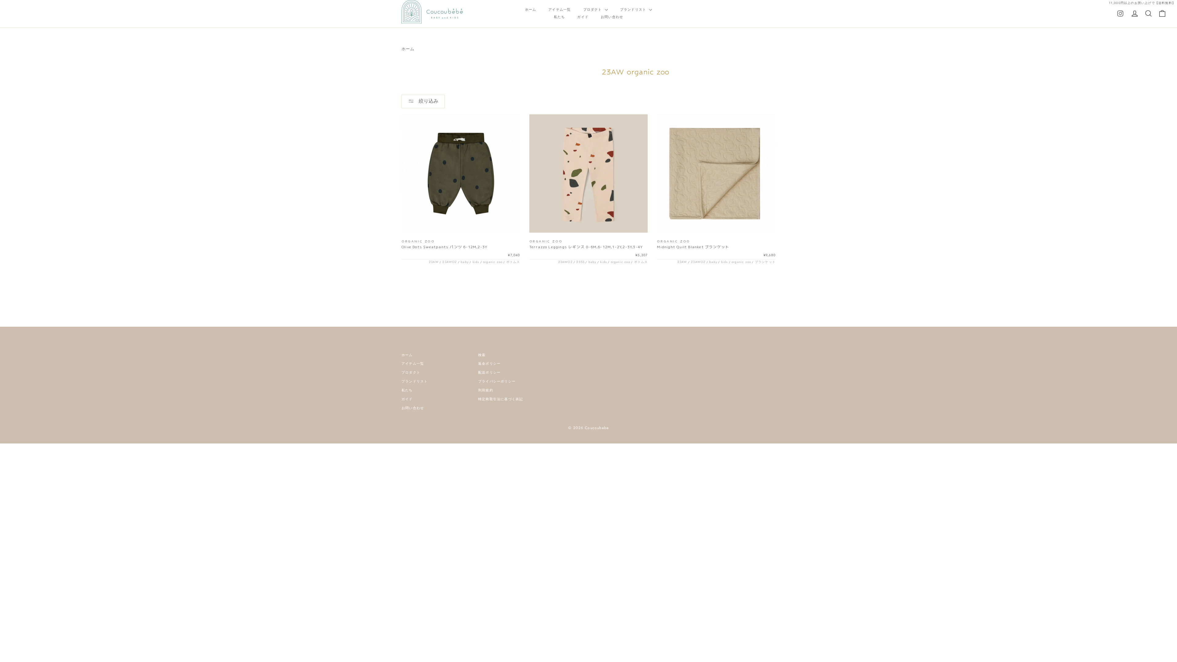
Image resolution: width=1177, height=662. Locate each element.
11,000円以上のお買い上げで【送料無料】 (1142, 3)
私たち (559, 16)
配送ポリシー (489, 372)
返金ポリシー (489, 363)
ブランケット (765, 262)
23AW (434, 262)
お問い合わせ (612, 16)
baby (465, 262)
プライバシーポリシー (497, 381)
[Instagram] (1120, 13)
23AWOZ (449, 262)
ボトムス (513, 262)
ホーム (530, 9)
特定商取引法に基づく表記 (500, 399)
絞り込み (427, 101)
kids (476, 262)
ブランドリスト (634, 9)
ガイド (582, 16)
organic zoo (492, 262)
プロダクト (593, 9)
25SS (580, 262)
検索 (482, 354)
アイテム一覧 (559, 9)
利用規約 (485, 390)
